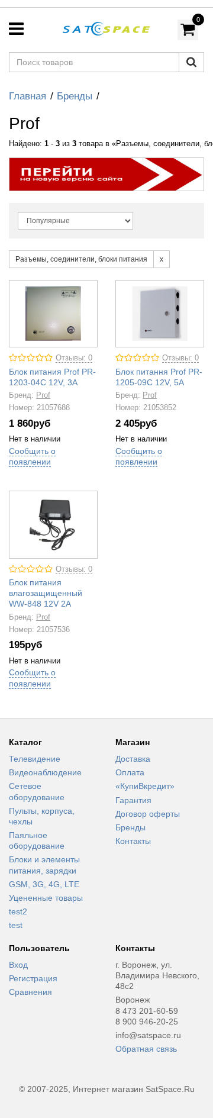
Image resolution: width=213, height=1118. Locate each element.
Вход (18, 964)
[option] (106, 174)
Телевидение (34, 758)
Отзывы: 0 (74, 358)
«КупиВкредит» (145, 786)
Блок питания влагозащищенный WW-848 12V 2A (45, 593)
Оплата (129, 772)
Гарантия (133, 800)
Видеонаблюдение (45, 772)
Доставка (132, 758)
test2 (18, 911)
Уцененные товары (46, 898)
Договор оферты (147, 814)
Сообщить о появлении (32, 456)
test (15, 925)
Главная (27, 96)
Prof (43, 395)
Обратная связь (146, 1048)
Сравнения (30, 992)
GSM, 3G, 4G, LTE (44, 884)
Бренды (74, 96)
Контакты (133, 841)
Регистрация (33, 978)
